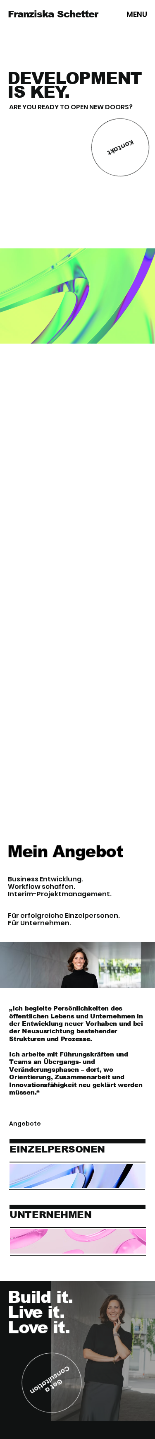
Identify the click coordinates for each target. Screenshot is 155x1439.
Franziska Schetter (53, 14)
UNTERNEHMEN (50, 1214)
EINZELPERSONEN (57, 1149)
